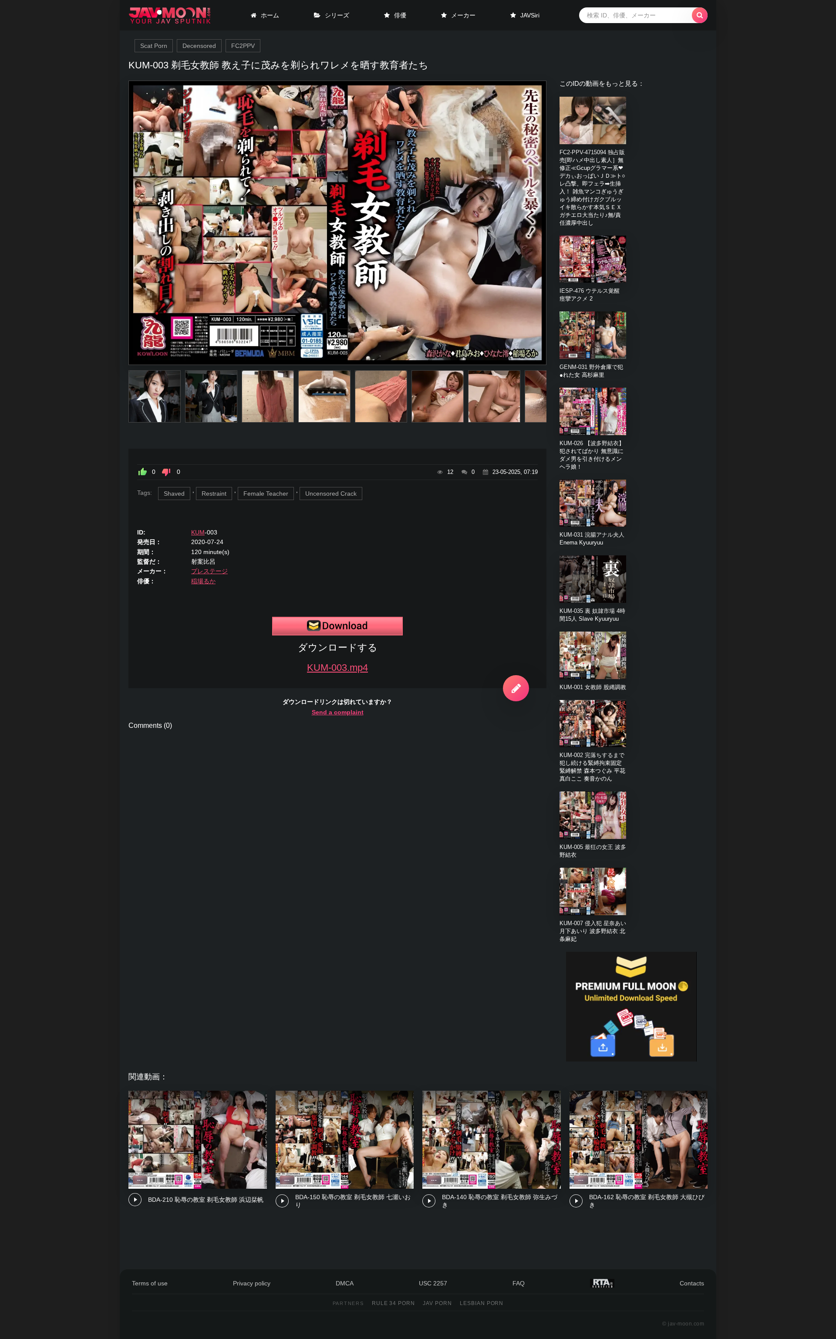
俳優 (400, 15)
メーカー (463, 15)
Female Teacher (265, 493)
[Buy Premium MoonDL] (631, 1059)
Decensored (199, 45)
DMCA (345, 1283)
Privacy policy (251, 1283)
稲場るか (203, 581)
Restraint (214, 493)
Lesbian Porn (482, 1303)
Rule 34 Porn (393, 1303)
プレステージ (209, 571)
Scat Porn (153, 45)
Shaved (174, 493)
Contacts (692, 1283)
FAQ (518, 1283)
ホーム (270, 15)
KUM (198, 532)
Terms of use (150, 1283)
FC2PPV (243, 45)
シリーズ (337, 15)
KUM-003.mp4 (337, 667)
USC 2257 (433, 1283)
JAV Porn (437, 1303)
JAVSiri (529, 15)
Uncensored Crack (331, 493)
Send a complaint (338, 712)
